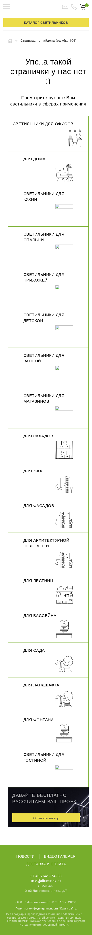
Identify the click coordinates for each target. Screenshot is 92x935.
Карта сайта (68, 908)
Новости (25, 856)
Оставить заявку (46, 818)
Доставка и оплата (46, 863)
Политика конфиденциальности (36, 908)
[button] (6, 6)
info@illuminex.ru (46, 880)
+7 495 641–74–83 (46, 875)
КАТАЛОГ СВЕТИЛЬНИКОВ (46, 22)
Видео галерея (60, 856)
